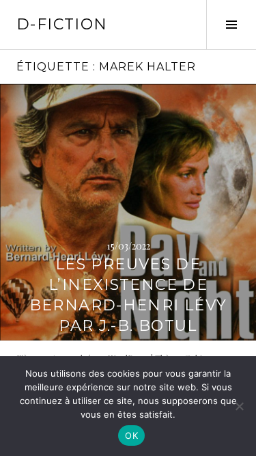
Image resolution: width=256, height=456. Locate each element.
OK (131, 435)
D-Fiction (61, 24)
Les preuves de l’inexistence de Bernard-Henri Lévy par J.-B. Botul (128, 295)
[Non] (239, 406)
